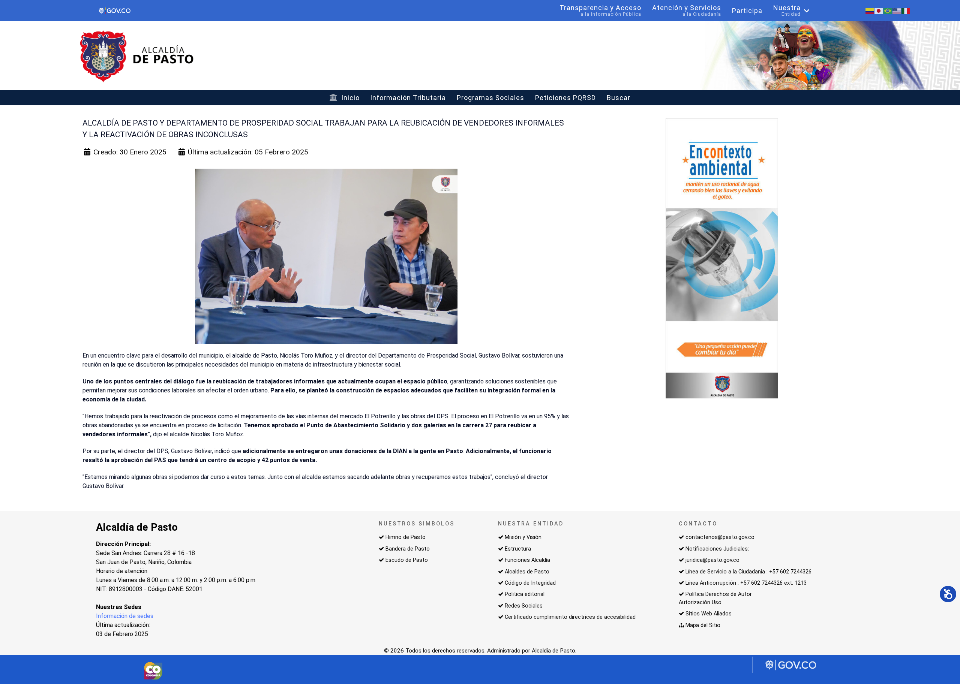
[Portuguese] (888, 10)
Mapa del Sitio (703, 625)
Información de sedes (124, 616)
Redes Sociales (524, 606)
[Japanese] (879, 10)
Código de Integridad (530, 583)
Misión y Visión (523, 537)
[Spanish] (870, 10)
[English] (897, 10)
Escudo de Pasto (407, 560)
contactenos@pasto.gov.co (720, 537)
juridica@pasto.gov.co (713, 560)
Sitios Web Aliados (709, 614)
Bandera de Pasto (408, 549)
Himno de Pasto (406, 537)
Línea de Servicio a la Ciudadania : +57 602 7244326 (749, 572)
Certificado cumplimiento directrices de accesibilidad (570, 617)
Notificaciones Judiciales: (717, 549)
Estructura (518, 549)
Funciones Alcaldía (527, 560)
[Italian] (906, 10)
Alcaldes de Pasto (527, 572)
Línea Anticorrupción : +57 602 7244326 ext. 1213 (746, 583)
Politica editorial (524, 594)
